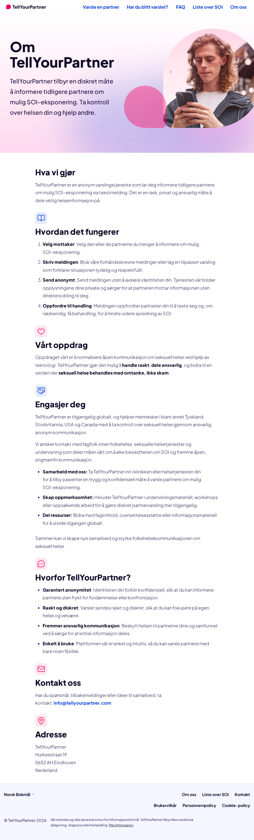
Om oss (238, 7)
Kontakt (242, 794)
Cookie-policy (236, 805)
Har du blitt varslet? (147, 7)
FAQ (180, 7)
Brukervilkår (165, 805)
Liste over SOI (208, 7)
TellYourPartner (29, 7)
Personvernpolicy (199, 805)
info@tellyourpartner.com (82, 703)
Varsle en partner (101, 7)
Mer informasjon (121, 825)
